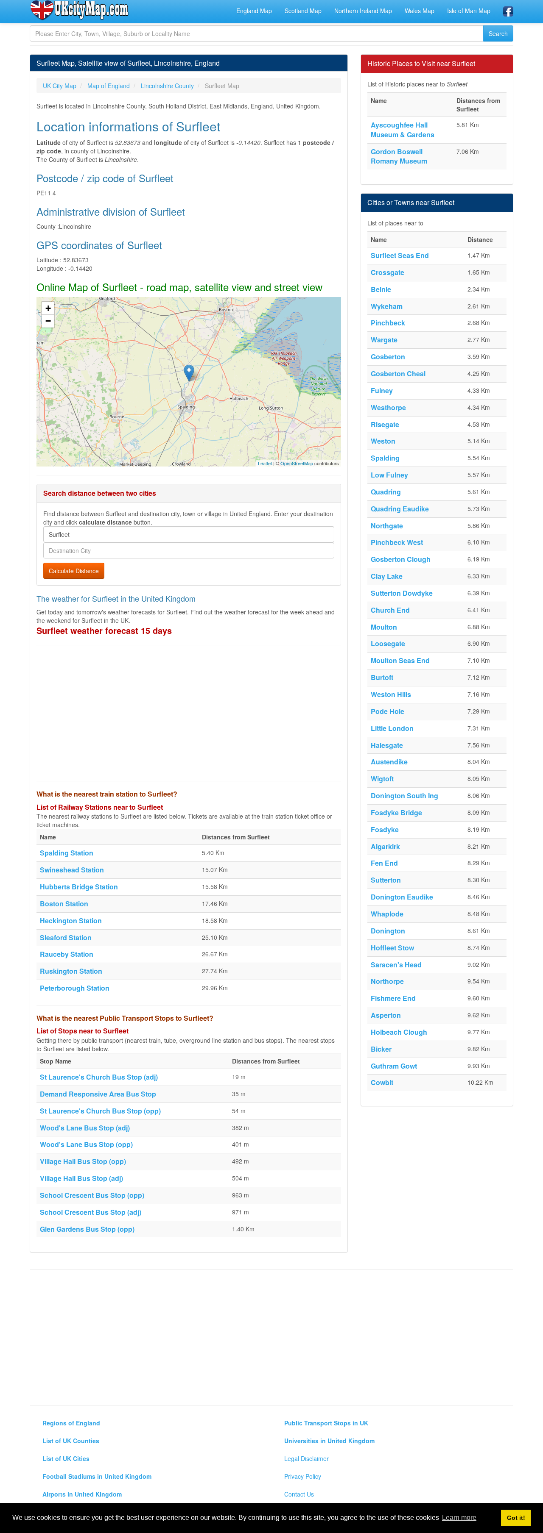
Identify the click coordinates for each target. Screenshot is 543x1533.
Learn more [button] (459, 1517)
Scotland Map (303, 10)
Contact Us (299, 1494)
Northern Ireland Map (363, 10)
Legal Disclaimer (306, 1458)
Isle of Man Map (468, 10)
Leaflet (265, 463)
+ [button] (48, 308)
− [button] (48, 321)
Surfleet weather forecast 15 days (104, 630)
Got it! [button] (516, 1517)
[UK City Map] (79, 10)
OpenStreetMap (296, 463)
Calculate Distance (74, 571)
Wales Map (419, 10)
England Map (254, 10)
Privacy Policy (302, 1476)
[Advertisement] (188, 713)
